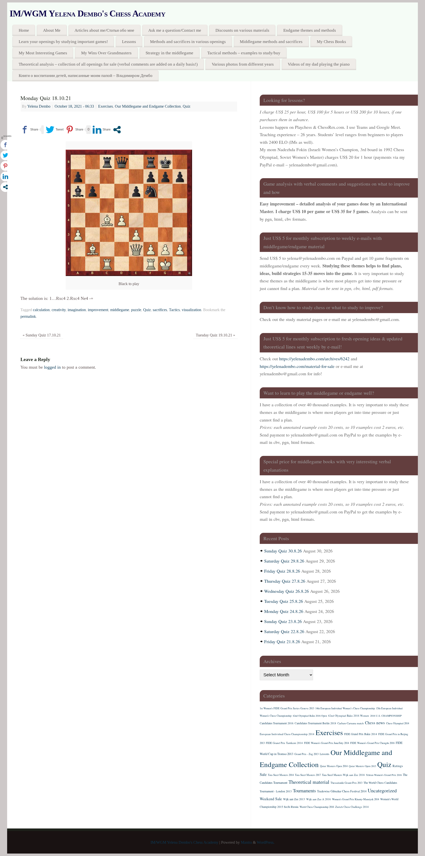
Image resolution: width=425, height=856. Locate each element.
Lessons (129, 41)
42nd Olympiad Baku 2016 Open (310, 715)
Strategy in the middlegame (169, 53)
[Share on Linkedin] (102, 129)
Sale (263, 774)
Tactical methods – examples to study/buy (243, 53)
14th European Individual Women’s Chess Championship (345, 708)
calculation (41, 310)
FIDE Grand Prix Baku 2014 (360, 734)
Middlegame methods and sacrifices (271, 41)
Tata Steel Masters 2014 (281, 775)
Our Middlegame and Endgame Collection (148, 106)
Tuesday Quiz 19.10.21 (215, 335)
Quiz (186, 106)
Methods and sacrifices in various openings (188, 41)
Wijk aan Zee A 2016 (318, 799)
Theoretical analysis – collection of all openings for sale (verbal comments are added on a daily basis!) (108, 64)
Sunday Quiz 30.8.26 (283, 551)
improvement (98, 310)
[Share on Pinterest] (74, 129)
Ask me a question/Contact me (174, 30)
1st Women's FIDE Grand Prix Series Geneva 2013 (287, 708)
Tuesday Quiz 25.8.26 (283, 601)
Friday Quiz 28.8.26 (282, 571)
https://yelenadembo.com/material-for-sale (297, 366)
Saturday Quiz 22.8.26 (284, 631)
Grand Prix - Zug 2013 (306, 754)
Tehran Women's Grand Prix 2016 (384, 775)
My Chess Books (331, 41)
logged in (52, 367)
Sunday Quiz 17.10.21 (42, 335)
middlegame (119, 310)
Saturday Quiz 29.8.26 (284, 561)
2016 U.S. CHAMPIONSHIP (386, 715)
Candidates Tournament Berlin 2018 (315, 723)
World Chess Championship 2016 (317, 807)
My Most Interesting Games (43, 53)
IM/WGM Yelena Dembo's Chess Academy (87, 13)
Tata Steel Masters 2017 (308, 775)
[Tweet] (54, 129)
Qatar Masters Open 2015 (362, 766)
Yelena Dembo (38, 106)
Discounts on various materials (242, 30)
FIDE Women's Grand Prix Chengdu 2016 (372, 743)
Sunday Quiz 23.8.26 (283, 621)
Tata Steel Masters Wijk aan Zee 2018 (343, 775)
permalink (28, 316)
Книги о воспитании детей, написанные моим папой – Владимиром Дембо (85, 75)
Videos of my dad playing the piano (319, 64)
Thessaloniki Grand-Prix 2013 (346, 782)
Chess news (375, 722)
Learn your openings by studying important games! (63, 41)
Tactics (174, 310)
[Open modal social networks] (117, 129)
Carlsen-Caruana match (350, 723)
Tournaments (304, 790)
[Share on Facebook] (29, 129)
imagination (77, 310)
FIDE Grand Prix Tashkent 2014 (284, 743)
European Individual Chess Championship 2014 (287, 734)
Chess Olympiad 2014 (397, 723)
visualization (191, 310)
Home (24, 30)
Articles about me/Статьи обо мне (104, 30)
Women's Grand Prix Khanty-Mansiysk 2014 (355, 799)
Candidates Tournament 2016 (276, 723)
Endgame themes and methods (309, 30)
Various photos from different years (243, 64)
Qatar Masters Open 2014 (334, 766)
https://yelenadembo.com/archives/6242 (314, 359)
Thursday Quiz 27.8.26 (284, 581)
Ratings (398, 766)
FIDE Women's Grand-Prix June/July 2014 (326, 743)
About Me (52, 30)
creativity (59, 310)
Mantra (246, 842)
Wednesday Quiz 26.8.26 (286, 591)
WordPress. (265, 842)
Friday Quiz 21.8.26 (282, 641)
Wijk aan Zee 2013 (294, 799)
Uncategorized (382, 790)
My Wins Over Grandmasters (106, 53)
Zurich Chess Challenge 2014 (352, 807)
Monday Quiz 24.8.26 (283, 611)
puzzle (136, 310)
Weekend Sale (271, 798)
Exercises (105, 106)
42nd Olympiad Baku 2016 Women (348, 715)
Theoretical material (308, 782)
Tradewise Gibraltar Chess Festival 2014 (341, 791)
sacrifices (160, 310)
